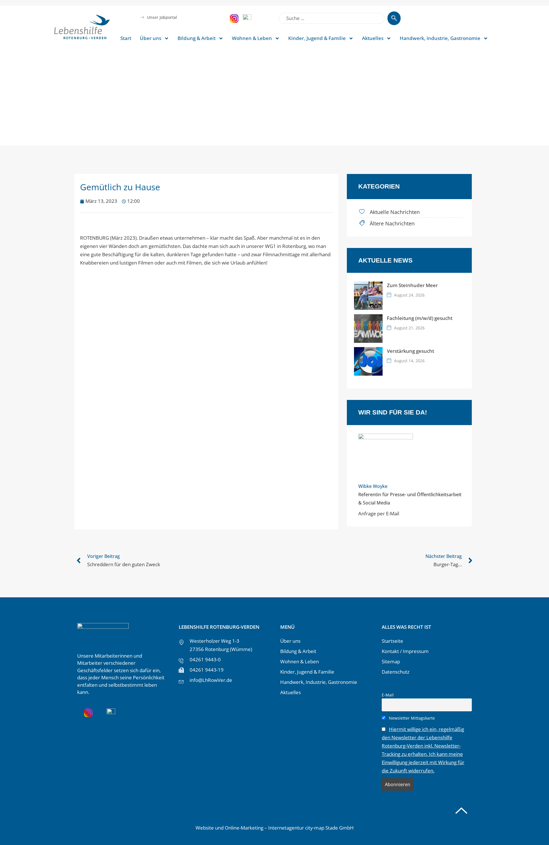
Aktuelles (372, 38)
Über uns (150, 38)
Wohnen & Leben (252, 38)
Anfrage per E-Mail (378, 513)
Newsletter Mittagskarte (411, 718)
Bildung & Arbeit (197, 38)
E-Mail (388, 695)
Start (125, 38)
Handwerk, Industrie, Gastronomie (440, 38)
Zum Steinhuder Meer (412, 285)
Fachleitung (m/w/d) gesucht (419, 318)
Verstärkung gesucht (410, 351)
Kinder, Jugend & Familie (317, 38)
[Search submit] (394, 18)
